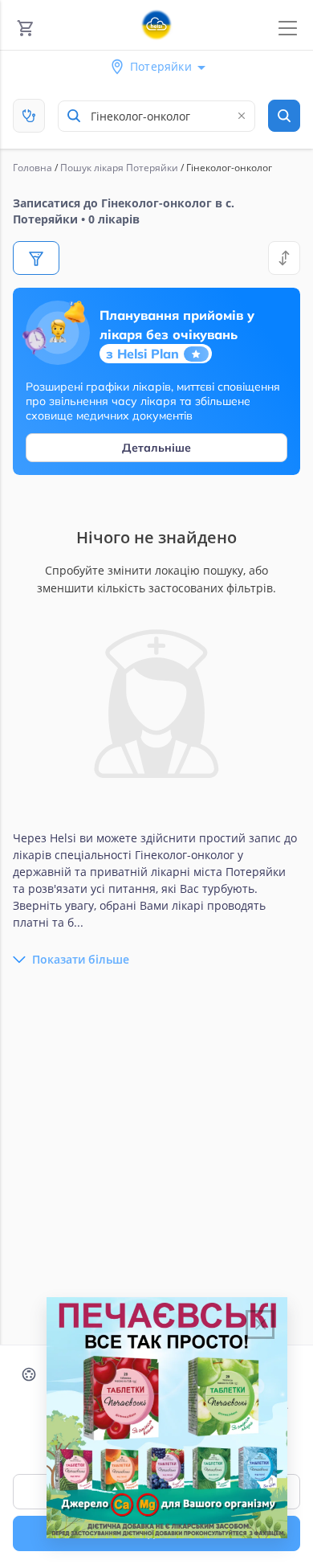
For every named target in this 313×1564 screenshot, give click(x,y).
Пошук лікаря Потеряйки (119, 167)
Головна (32, 167)
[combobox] (156, 116)
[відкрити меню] (287, 28)
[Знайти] (284, 116)
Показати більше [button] (80, 959)
